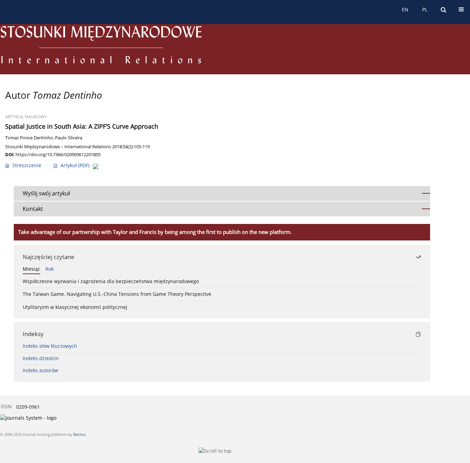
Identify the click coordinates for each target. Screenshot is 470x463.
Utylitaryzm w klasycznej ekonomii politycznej (75, 307)
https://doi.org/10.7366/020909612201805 (57, 154)
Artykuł (75, 165)
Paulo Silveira (68, 138)
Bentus (79, 434)
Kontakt (33, 209)
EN (405, 9)
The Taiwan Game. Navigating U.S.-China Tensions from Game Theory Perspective (117, 294)
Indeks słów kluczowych (50, 346)
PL (424, 9)
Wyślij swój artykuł (46, 193)
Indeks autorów (40, 370)
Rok (49, 269)
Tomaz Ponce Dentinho (29, 138)
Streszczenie (26, 165)
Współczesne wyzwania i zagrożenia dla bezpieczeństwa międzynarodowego (111, 281)
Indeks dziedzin (41, 358)
